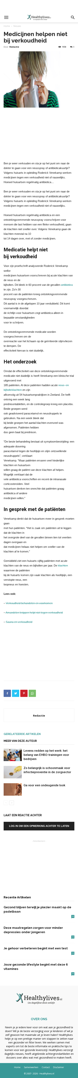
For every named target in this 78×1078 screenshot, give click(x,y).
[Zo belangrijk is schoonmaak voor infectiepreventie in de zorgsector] (13, 772)
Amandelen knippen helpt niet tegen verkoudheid (34, 612)
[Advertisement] (39, 6)
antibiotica (67, 284)
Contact (46, 1067)
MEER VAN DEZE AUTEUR (20, 741)
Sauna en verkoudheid (19, 621)
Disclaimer (58, 1067)
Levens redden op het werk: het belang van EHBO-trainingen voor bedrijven (46, 755)
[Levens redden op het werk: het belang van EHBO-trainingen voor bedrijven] (13, 755)
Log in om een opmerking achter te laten (39, 825)
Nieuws (17, 26)
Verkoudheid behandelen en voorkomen (29, 603)
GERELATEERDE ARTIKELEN (22, 734)
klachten (63, 565)
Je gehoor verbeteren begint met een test (36, 948)
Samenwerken (31, 1067)
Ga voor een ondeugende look (44, 785)
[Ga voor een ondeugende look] (13, 789)
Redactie (14, 46)
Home (7, 26)
